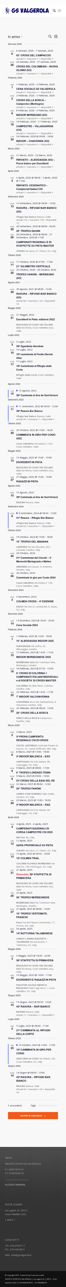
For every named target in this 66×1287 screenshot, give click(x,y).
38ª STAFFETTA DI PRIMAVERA (35, 960)
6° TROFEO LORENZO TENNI (33, 772)
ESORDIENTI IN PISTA (29, 462)
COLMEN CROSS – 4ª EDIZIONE (35, 601)
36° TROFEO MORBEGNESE (32, 897)
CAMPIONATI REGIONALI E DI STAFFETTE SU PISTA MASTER (35, 243)
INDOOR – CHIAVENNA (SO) (32, 141)
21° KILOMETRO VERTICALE (33, 266)
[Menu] (59, 10)
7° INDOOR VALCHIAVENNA (32, 696)
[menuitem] (53, 10)
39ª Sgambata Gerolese (29, 346)
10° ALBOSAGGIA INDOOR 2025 (35, 641)
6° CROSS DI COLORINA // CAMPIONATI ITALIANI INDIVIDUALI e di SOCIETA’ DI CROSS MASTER (37, 676)
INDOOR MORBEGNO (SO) (31, 115)
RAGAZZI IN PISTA (27, 481)
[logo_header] (27, 10)
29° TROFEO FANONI (28, 788)
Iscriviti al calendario (31, 1115)
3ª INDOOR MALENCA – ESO (33, 756)
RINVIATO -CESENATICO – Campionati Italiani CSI (32, 187)
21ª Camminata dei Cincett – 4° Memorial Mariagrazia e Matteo (34, 559)
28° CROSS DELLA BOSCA (32, 712)
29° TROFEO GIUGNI (28, 231)
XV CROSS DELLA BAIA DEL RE (35, 780)
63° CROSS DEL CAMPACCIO (33, 55)
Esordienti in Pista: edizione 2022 (35, 319)
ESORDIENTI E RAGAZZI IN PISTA (36, 979)
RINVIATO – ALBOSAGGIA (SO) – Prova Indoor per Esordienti (35, 161)
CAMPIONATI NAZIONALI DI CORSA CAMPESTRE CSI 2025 (34, 830)
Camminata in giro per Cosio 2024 (36, 577)
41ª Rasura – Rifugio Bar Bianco (35, 517)
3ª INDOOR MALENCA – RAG (33, 804)
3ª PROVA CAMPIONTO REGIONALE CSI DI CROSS (32, 738)
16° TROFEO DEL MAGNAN (32, 541)
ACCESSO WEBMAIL (15, 1184)
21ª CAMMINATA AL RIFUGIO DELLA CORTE (33, 1032)
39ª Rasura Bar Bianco (29, 411)
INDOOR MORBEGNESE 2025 (33, 657)
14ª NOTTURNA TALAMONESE (34, 933)
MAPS (10, 1219)
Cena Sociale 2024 (27, 625)
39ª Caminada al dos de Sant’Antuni (37, 497)
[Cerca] (53, 10)
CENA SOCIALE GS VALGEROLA (35, 89)
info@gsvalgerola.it (21, 1255)
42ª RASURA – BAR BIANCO (33, 1006)
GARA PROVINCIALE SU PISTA (34, 845)
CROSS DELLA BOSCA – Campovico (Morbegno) (31, 101)
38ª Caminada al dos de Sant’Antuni (37, 395)
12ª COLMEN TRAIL (27, 858)
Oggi (33, 1105)
